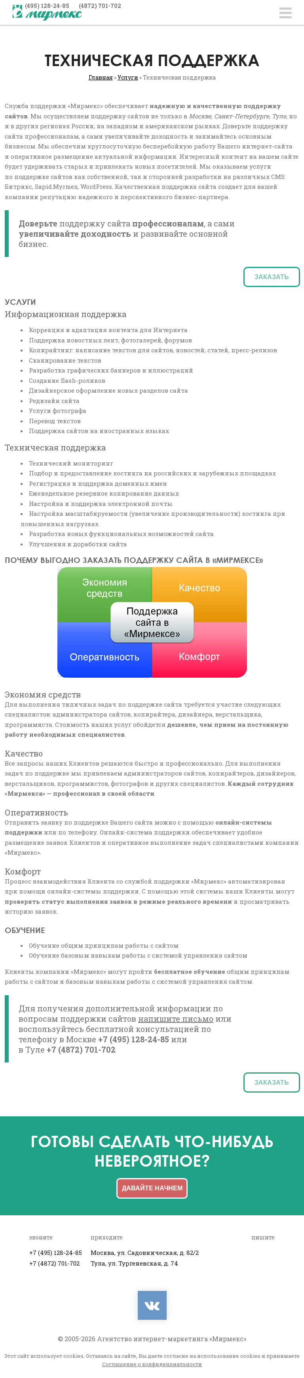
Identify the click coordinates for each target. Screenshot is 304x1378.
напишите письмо (175, 1018)
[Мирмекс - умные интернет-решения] (47, 13)
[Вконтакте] (152, 1305)
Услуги (128, 77)
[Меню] (285, 13)
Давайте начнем (152, 1188)
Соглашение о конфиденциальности (152, 1364)
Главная (101, 77)
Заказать (272, 277)
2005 (72, 1338)
